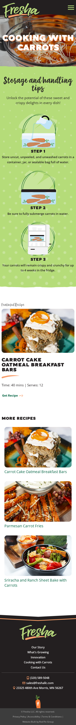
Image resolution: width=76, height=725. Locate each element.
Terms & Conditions (52, 716)
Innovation (38, 657)
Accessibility (34, 716)
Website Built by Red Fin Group (38, 721)
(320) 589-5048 (39, 678)
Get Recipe (10, 395)
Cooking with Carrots (38, 662)
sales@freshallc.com (40, 683)
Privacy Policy (19, 716)
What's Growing (38, 652)
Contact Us (38, 667)
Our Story (38, 647)
